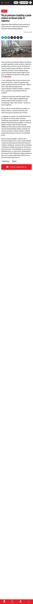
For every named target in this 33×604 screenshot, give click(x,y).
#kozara (14, 161)
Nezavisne (7, 77)
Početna (4, 602)
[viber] (8, 37)
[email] (14, 37)
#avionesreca (6, 161)
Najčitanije (21, 602)
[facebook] (2, 37)
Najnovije (12, 602)
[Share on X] (11, 37)
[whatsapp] (5, 37)
